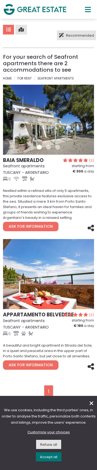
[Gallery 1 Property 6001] (39, 302)
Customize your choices (48, 432)
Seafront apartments (55, 78)
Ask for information (31, 226)
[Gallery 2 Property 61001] (48, 147)
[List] (8, 29)
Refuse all (48, 444)
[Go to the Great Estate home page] (35, 9)
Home (7, 78)
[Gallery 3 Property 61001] (57, 147)
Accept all (48, 456)
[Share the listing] (90, 229)
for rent (25, 78)
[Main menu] (88, 9)
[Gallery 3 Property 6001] (57, 302)
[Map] (21, 29)
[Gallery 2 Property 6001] (48, 302)
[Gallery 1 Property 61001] (39, 147)
